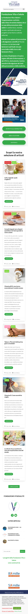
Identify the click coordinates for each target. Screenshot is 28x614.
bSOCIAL (20, 611)
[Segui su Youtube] (15, 515)
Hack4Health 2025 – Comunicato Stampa (14, 534)
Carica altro (14, 486)
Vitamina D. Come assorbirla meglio (14, 402)
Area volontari (14, 135)
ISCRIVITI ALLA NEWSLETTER (14, 128)
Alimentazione (8, 162)
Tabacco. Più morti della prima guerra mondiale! (14, 349)
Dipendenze (7, 326)
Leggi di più (9, 201)
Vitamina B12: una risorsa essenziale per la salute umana (14, 294)
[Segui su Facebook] (12, 515)
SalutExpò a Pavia (13, 540)
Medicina (14, 162)
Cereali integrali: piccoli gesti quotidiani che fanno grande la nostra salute (14, 238)
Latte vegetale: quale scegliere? (14, 184)
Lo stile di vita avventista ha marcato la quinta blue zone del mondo (14, 456)
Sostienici (14, 142)
